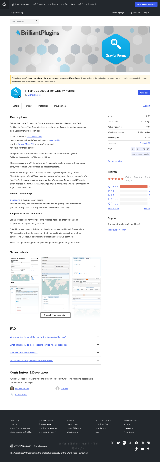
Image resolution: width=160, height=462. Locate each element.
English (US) (145, 143)
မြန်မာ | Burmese (40, 446)
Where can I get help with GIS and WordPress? (31, 360)
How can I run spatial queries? (24, 353)
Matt (127, 424)
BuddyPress (130, 432)
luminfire (64, 388)
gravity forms (137, 154)
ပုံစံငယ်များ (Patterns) (47, 432)
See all (147, 208)
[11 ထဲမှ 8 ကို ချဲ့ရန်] (97, 260)
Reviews (28, 106)
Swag (99, 432)
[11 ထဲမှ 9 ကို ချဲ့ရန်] (97, 281)
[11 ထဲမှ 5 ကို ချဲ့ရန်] (66, 260)
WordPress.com (131, 420)
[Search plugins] (36, 21)
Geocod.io (55, 140)
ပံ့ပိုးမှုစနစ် (72, 424)
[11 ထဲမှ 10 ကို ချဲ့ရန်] (97, 297)
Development (60, 106)
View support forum (117, 230)
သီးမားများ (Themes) (45, 424)
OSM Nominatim (34, 136)
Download (144, 93)
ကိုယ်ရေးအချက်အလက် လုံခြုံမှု (21, 432)
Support (146, 106)
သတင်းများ (13, 424)
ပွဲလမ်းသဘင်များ (102, 424)
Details (16, 106)
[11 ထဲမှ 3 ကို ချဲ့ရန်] (35, 319)
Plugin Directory (16, 12)
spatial (146, 154)
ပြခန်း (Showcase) (46, 420)
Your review (113, 208)
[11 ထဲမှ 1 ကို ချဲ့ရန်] (35, 260)
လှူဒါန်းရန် (101, 428)
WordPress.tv (73, 432)
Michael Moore (35, 95)
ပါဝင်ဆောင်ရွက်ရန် (103, 420)
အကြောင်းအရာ (14, 420)
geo (133, 149)
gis (148, 149)
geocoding (141, 149)
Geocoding (15, 200)
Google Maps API (26, 144)
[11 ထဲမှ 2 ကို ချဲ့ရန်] (35, 289)
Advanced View (115, 161)
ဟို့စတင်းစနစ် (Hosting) (20, 428)
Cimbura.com (21, 394)
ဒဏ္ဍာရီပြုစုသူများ (74, 428)
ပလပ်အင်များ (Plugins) (47, 428)
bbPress (128, 428)
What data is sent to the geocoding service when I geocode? (38, 345)
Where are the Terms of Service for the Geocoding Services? (38, 337)
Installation (43, 106)
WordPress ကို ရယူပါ (146, 4)
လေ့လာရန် (70, 420)
